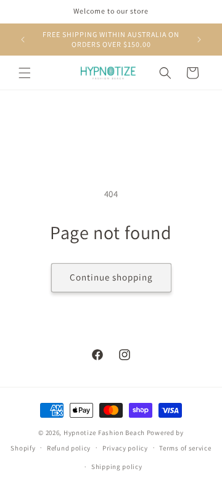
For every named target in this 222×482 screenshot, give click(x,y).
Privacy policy (125, 448)
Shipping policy (116, 466)
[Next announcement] (199, 39)
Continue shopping (111, 277)
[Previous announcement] (22, 39)
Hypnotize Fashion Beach (104, 432)
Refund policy (69, 448)
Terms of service (185, 448)
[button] (24, 73)
